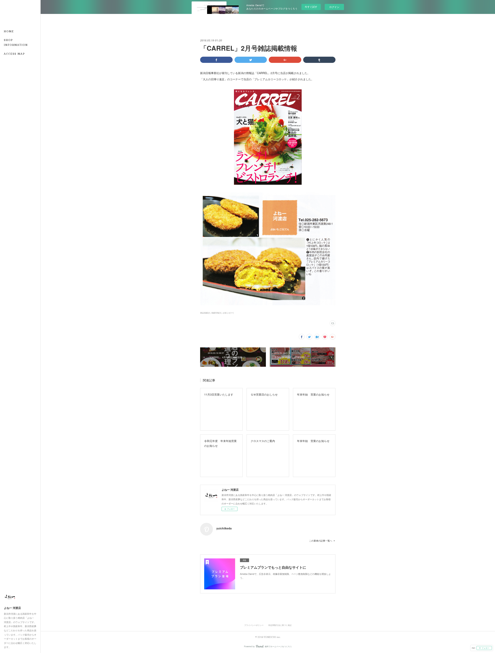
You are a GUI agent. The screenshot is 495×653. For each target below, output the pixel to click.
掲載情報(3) (216, 312)
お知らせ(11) (228, 312)
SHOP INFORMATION (16, 42)
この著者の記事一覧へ (320, 540)
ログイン (334, 7)
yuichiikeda (224, 528)
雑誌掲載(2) (205, 312)
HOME (9, 31)
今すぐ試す (311, 7)
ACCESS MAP (14, 54)
